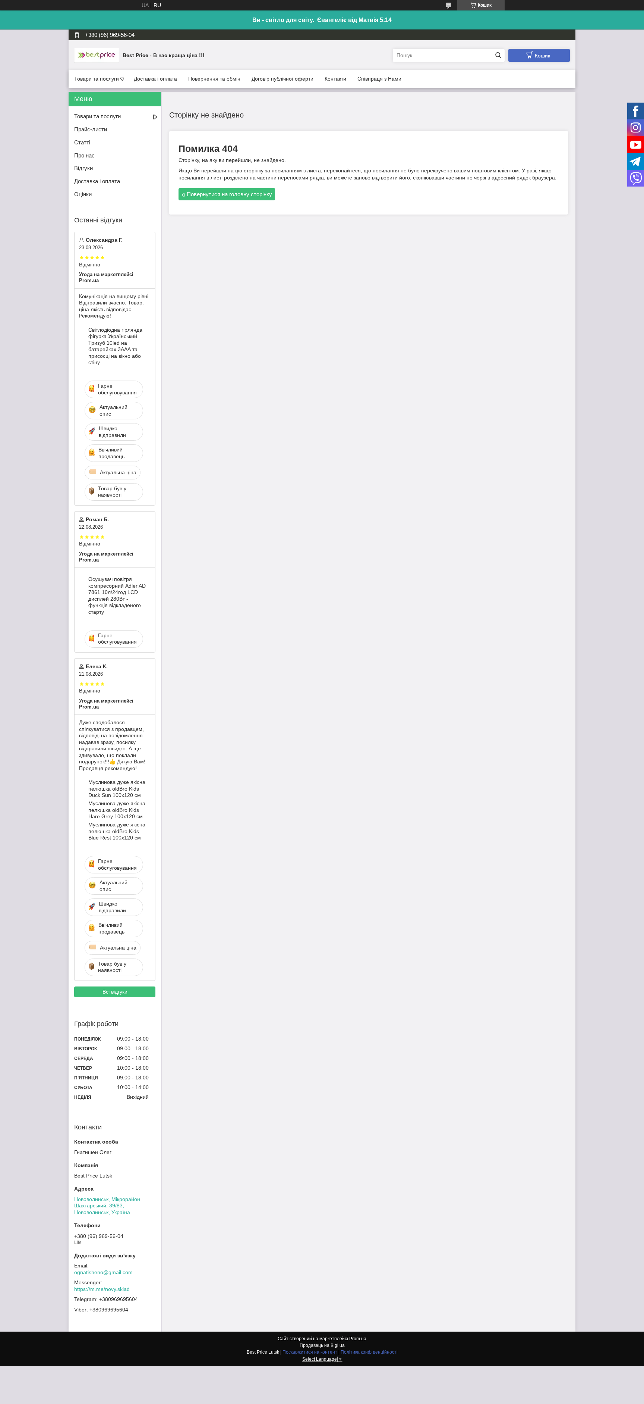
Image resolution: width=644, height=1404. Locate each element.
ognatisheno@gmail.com (103, 1272)
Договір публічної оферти (282, 79)
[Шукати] (498, 55)
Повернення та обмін (214, 79)
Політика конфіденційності (369, 1352)
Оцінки (83, 194)
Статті (82, 142)
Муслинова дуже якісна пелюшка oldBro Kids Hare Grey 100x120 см (116, 809)
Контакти (335, 79)
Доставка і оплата (155, 79)
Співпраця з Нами (379, 79)
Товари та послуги (96, 79)
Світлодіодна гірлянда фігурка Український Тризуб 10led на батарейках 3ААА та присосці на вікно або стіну (115, 346)
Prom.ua (357, 1338)
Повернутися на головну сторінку (229, 194)
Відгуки (83, 168)
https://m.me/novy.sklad (102, 1289)
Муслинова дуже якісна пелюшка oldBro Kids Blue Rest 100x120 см (116, 831)
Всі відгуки (114, 992)
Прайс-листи (90, 129)
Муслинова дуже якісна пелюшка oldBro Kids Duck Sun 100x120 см (116, 788)
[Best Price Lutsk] (96, 55)
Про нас (84, 155)
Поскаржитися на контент (309, 1352)
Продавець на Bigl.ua (322, 1345)
